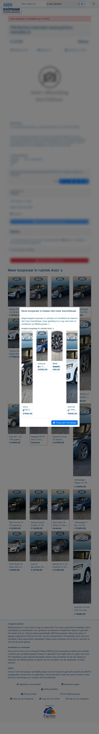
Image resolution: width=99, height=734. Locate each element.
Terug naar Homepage (65, 422)
